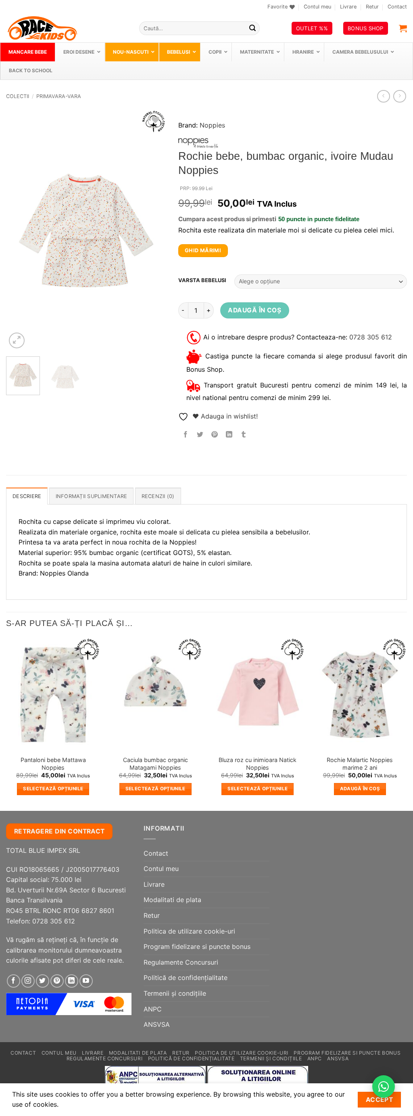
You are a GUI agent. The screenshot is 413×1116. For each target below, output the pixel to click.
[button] (403, 28)
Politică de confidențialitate (185, 978)
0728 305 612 (370, 337)
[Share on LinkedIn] (229, 435)
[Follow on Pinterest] (57, 981)
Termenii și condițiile (175, 993)
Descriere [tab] (27, 496)
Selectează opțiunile (53, 788)
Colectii (17, 96)
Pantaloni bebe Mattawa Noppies (53, 763)
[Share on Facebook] (185, 435)
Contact (397, 7)
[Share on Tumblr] (243, 435)
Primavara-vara (58, 96)
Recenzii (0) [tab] (158, 496)
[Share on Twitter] (199, 435)
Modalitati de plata (172, 900)
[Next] (153, 230)
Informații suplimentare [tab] (91, 496)
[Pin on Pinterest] (214, 435)
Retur (372, 7)
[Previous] (19, 230)
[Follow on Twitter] (42, 981)
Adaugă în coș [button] (360, 788)
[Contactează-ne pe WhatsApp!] (383, 1086)
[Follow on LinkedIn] (71, 981)
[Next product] (383, 96)
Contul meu (317, 7)
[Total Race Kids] (66, 28)
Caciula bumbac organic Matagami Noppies (155, 763)
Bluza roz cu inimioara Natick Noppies (257, 763)
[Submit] (252, 28)
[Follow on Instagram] (28, 981)
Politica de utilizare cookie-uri (189, 931)
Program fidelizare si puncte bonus (197, 946)
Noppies (212, 125)
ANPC (153, 1009)
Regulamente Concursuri (181, 962)
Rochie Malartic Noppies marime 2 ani (360, 763)
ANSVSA (157, 1024)
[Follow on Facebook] (13, 981)
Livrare (348, 7)
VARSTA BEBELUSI (202, 280)
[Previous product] (399, 96)
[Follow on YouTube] (86, 981)
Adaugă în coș (254, 310)
